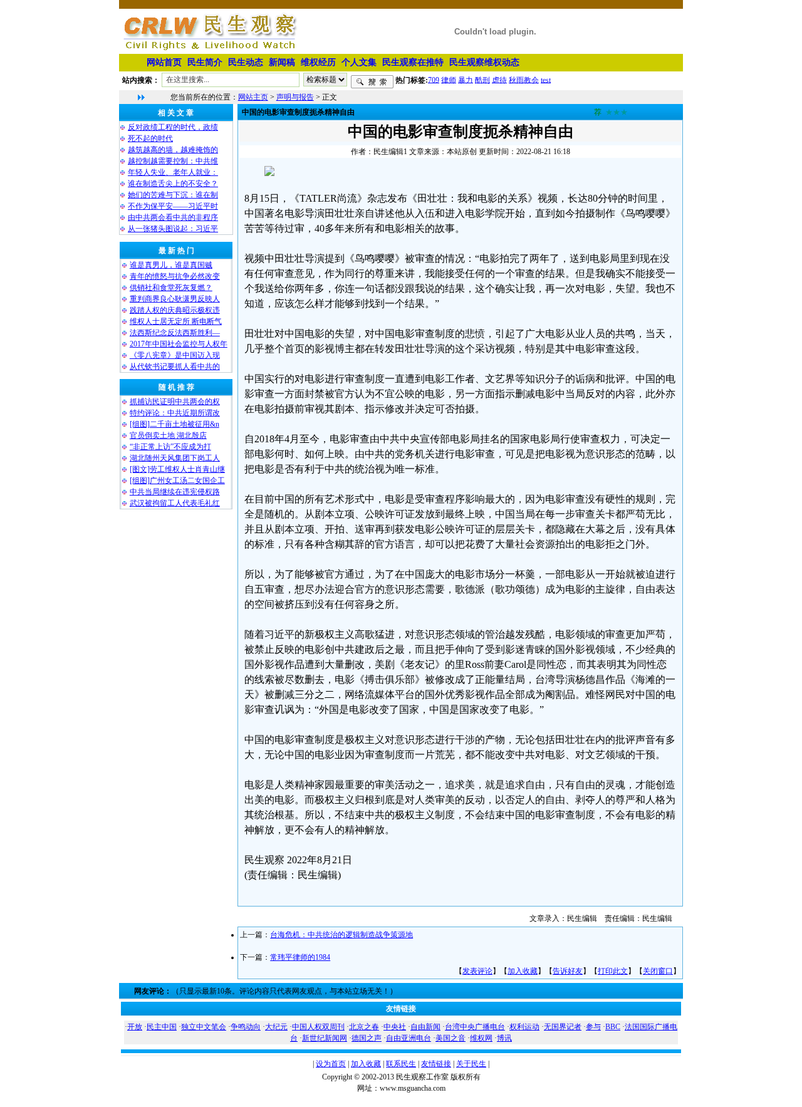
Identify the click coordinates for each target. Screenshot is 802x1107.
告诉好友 (568, 971)
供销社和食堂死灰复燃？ (171, 287)
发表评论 (477, 971)
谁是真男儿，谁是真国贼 (171, 265)
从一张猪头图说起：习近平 (173, 228)
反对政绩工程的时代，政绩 (173, 127)
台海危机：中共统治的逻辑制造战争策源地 (341, 934)
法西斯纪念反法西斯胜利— (175, 332)
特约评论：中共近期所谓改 (175, 412)
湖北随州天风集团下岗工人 (175, 458)
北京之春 (364, 1026)
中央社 (394, 1026)
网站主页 (253, 97)
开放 (134, 1026)
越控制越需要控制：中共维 (173, 161)
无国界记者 (562, 1026)
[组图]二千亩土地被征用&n (174, 424)
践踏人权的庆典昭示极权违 (175, 310)
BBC (612, 1026)
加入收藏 (523, 971)
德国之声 (367, 1038)
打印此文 (613, 971)
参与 (593, 1026)
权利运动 (524, 1026)
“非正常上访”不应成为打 (170, 446)
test (546, 79)
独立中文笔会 (203, 1026)
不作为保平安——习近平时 (173, 206)
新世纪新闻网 (324, 1038)
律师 (448, 79)
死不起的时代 (150, 138)
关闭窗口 (658, 971)
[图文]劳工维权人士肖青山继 (177, 469)
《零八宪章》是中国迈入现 (175, 355)
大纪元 (276, 1026)
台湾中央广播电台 (475, 1026)
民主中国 (162, 1026)
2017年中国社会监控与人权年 (178, 344)
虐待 (499, 79)
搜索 (372, 82)
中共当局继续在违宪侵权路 (175, 491)
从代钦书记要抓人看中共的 (175, 366)
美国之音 (450, 1038)
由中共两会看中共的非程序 (173, 217)
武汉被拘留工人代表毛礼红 (175, 503)
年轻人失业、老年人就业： (173, 172)
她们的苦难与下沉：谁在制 (173, 194)
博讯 (504, 1038)
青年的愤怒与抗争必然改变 (175, 276)
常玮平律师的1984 (300, 957)
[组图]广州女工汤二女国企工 (177, 480)
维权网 (481, 1038)
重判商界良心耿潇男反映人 (175, 298)
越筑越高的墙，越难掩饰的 (173, 149)
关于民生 (471, 1063)
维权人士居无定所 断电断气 (176, 321)
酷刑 (482, 79)
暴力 (465, 79)
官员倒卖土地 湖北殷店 (168, 435)
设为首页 (331, 1063)
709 (433, 79)
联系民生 (401, 1063)
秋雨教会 (524, 79)
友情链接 (436, 1063)
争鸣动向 (246, 1026)
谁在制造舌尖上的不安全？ (173, 183)
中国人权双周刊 (318, 1026)
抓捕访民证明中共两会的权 (175, 401)
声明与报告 (295, 97)
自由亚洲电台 (408, 1038)
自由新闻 (425, 1026)
